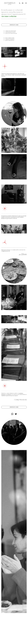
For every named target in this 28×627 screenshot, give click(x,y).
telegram (9, 394)
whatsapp (3, 394)
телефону (21, 393)
